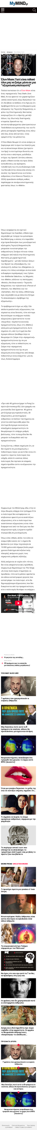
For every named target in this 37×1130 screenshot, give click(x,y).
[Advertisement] (18, 31)
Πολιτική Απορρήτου (18, 1125)
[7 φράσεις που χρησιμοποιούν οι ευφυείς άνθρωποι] (18, 686)
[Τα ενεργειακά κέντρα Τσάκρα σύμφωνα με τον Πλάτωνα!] (18, 933)
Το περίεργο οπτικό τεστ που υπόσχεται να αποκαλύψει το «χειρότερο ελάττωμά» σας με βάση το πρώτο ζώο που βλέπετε (18, 851)
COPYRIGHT (9, 1127)
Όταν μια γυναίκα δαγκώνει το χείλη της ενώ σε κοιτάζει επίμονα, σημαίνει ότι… (18, 789)
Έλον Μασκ (26, 90)
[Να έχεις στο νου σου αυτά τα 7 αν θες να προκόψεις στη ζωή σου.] (18, 961)
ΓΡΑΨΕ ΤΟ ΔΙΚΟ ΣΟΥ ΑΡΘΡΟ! (23, 1127)
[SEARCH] (34, 10)
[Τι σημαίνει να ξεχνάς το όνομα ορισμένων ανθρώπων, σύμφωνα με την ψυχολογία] (18, 804)
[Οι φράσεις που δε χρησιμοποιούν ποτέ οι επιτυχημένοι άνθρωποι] (18, 988)
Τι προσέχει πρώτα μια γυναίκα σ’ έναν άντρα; (18, 890)
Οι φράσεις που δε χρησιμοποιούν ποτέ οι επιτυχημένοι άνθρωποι (18, 1001)
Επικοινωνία (5, 1125)
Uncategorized (20, 864)
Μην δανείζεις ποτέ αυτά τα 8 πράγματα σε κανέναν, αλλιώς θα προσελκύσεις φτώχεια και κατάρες (17, 729)
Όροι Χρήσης (31, 1125)
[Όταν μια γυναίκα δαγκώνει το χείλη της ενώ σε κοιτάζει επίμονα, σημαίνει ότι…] (18, 776)
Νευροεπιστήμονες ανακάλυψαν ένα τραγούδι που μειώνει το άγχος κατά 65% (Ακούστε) (17, 759)
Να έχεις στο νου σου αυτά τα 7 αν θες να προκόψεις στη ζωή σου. (17, 974)
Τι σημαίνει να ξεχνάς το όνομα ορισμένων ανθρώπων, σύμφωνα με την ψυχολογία (18, 819)
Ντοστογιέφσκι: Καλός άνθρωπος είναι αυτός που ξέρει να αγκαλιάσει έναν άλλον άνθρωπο (18, 918)
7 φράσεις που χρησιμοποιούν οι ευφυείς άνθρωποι (15, 699)
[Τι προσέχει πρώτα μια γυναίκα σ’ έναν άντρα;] (18, 877)
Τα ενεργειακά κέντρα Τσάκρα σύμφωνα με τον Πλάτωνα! (14, 947)
